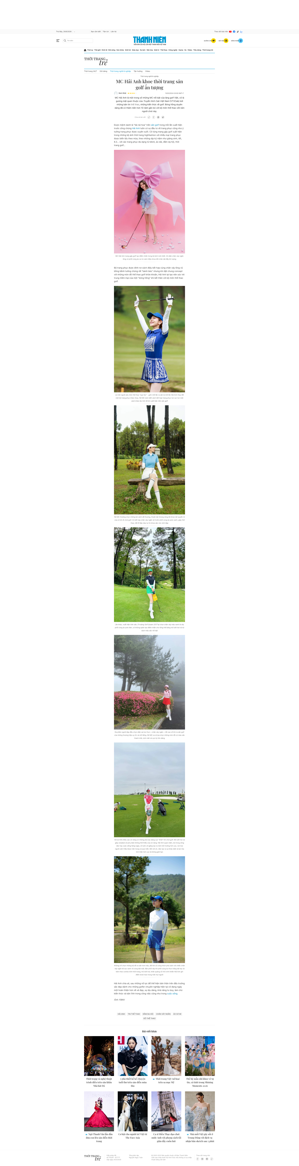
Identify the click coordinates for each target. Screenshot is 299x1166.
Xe (185, 50)
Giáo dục (135, 50)
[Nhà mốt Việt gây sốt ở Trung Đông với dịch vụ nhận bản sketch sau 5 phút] (200, 1111)
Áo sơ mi (177, 1014)
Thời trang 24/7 (90, 71)
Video (190, 50)
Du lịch (142, 50)
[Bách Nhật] (116, 93)
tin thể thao (134, 1014)
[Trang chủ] (85, 50)
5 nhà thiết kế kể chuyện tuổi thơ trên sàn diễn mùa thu (133, 1082)
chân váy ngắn (163, 1014)
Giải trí (156, 50)
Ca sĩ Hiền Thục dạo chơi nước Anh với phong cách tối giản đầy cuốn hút (166, 1138)
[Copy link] (149, 117)
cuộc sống (172, 993)
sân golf (155, 125)
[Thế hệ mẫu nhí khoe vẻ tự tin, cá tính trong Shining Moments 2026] (200, 1056)
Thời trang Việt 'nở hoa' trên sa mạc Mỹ (167, 1080)
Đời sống (111, 50)
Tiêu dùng (197, 50)
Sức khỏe (120, 50)
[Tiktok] (237, 31)
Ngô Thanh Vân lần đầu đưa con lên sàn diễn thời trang (99, 1138)
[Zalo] (241, 31)
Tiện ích (106, 32)
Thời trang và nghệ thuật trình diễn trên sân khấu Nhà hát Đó (99, 1082)
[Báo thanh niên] (149, 40)
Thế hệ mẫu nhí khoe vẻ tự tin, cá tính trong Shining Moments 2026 (200, 1082)
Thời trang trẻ (207, 50)
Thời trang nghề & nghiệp (120, 71)
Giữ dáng (103, 71)
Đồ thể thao (149, 1018)
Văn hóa (149, 50)
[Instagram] (207, 1158)
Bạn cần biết (96, 32)
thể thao (135, 104)
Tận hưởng (138, 71)
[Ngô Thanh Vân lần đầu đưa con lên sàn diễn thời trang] (99, 1111)
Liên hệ (113, 32)
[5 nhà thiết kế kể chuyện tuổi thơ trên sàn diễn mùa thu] (133, 1056)
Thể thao (163, 50)
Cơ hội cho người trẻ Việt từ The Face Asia (132, 1136)
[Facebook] (234, 31)
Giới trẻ (128, 50)
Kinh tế (104, 50)
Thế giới (97, 50)
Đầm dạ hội (148, 1014)
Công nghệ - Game (175, 50)
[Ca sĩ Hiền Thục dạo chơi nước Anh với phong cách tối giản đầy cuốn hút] (166, 1111)
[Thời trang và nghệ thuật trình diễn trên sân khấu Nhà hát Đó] (99, 1056)
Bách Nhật (122, 93)
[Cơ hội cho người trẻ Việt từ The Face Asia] (133, 1111)
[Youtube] (230, 31)
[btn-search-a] (65, 40)
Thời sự (90, 50)
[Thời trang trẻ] (97, 62)
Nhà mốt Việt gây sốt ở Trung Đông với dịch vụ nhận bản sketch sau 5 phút (200, 1138)
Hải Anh (136, 128)
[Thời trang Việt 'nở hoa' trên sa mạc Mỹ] (166, 1056)
